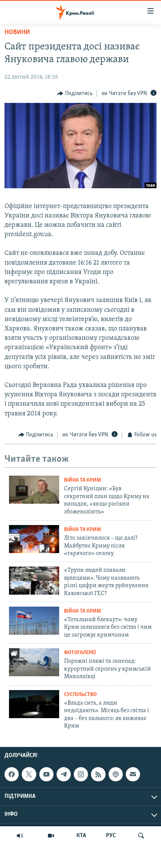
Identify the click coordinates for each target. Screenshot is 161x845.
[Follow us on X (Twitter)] (29, 774)
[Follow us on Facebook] (11, 774)
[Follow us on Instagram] (81, 774)
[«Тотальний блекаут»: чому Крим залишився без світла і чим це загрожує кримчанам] (34, 621)
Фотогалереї (80, 653)
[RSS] (98, 774)
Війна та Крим (82, 480)
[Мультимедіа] (51, 835)
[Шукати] (141, 835)
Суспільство (80, 695)
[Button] (74, 93)
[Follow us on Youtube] (46, 774)
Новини (17, 32)
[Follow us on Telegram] (64, 774)
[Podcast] (116, 774)
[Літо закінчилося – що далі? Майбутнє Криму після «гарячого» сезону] (34, 539)
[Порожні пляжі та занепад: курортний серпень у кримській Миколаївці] (34, 662)
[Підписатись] (133, 774)
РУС (111, 836)
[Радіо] (20, 835)
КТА (81, 836)
